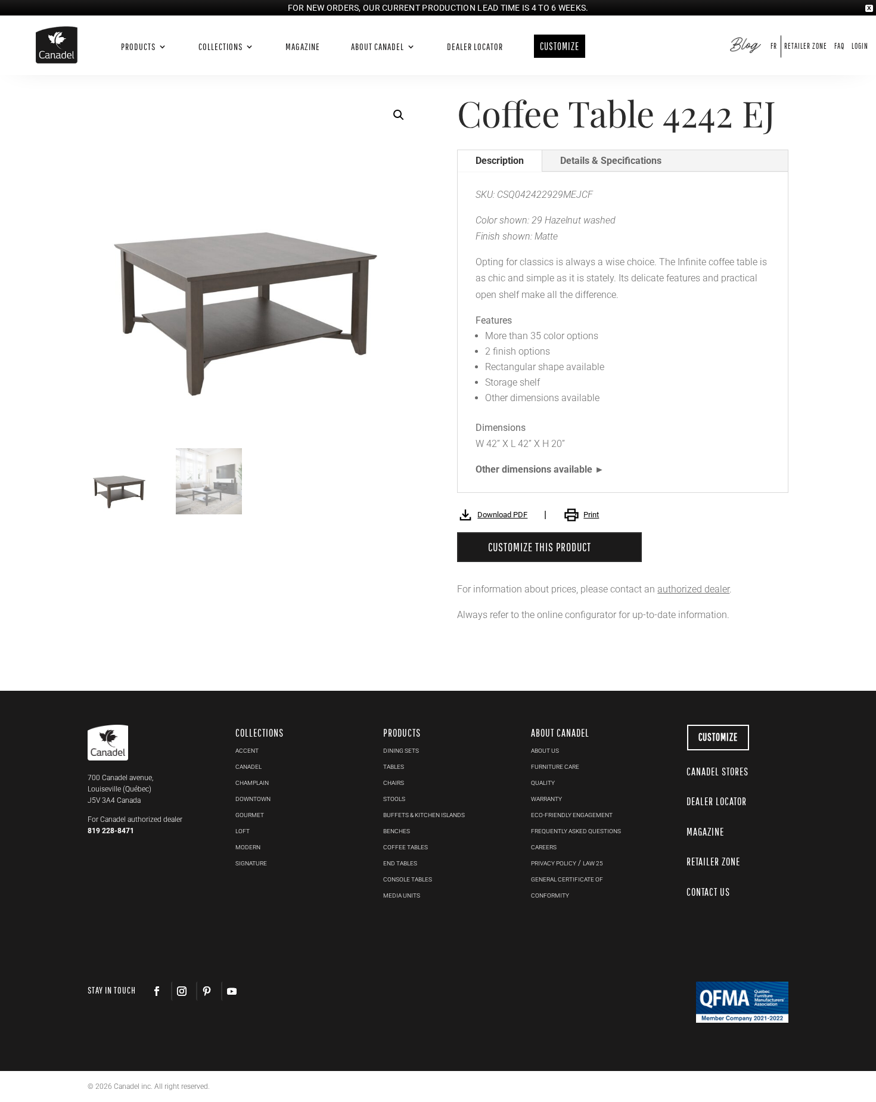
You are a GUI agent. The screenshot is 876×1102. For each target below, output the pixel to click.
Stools (394, 799)
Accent (247, 750)
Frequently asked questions (576, 831)
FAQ (839, 46)
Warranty (546, 799)
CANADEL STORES (717, 771)
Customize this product (539, 547)
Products (138, 47)
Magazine (302, 47)
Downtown (253, 799)
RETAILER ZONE (713, 861)
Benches (396, 831)
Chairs (393, 783)
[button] (398, 115)
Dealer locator (475, 47)
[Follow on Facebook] (156, 991)
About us (545, 750)
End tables (400, 863)
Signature (251, 863)
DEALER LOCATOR (716, 801)
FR (774, 46)
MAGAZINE (705, 831)
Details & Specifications (610, 160)
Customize (718, 737)
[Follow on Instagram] (181, 991)
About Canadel (377, 47)
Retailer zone (805, 46)
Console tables (407, 879)
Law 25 (593, 863)
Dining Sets (401, 750)
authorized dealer (693, 589)
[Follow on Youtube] (231, 991)
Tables (393, 766)
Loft (242, 831)
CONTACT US (708, 892)
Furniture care (555, 766)
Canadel (248, 766)
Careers (544, 847)
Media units (401, 895)
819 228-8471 (111, 831)
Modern (247, 847)
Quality (543, 783)
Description (500, 160)
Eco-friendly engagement (572, 815)
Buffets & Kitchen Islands (424, 815)
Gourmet (249, 815)
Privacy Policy (553, 863)
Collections (220, 47)
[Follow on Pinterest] (206, 991)
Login (860, 46)
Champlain (252, 783)
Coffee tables (405, 847)
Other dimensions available (534, 469)
